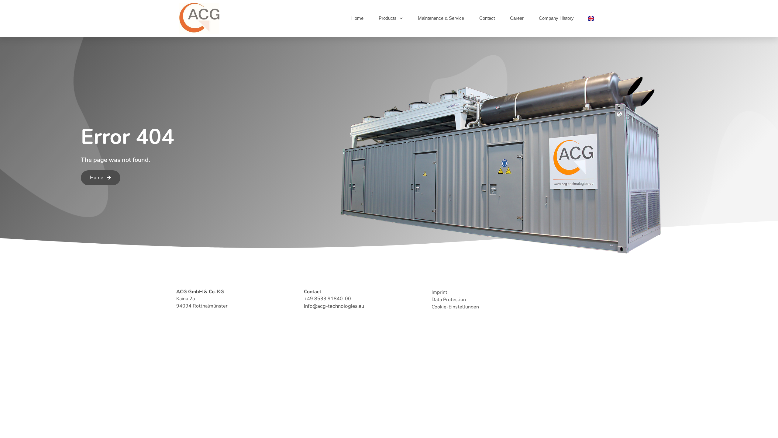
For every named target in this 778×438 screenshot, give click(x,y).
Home (357, 18)
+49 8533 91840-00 (327, 298)
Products (388, 18)
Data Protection (449, 299)
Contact (487, 18)
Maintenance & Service (441, 18)
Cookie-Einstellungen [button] (455, 307)
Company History (556, 18)
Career (517, 18)
